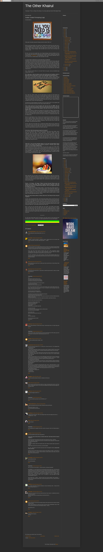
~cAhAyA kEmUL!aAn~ (32, 403)
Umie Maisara (30, 413)
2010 (65, 199)
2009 (65, 70)
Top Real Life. (66, 78)
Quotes (65, 214)
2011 (65, 67)
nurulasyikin (30, 491)
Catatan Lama (56, 536)
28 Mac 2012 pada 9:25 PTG (37, 276)
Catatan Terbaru (28, 536)
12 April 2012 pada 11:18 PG (36, 512)
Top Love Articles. (66, 79)
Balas (29, 234)
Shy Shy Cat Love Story (67, 83)
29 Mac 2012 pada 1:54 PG (34, 382)
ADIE (29, 420)
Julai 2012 (66, 44)
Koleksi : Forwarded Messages (69, 90)
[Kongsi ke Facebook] (41, 225)
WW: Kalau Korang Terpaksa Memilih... (71, 61)
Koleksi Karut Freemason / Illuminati (69, 85)
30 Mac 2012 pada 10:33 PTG (37, 457)
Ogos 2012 (66, 43)
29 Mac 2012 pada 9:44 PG (40, 403)
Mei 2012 (66, 47)
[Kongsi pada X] (40, 225)
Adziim (29, 245)
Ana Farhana (30, 457)
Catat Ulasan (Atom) (32, 537)
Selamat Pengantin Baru (69, 62)
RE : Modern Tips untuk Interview (69, 218)
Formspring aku (34, 55)
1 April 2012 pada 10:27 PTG (37, 491)
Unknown (29, 338)
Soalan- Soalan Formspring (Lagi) (70, 51)
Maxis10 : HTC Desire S (67, 84)
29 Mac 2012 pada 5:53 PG (36, 391)
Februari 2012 (67, 64)
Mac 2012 (66, 50)
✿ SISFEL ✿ (30, 484)
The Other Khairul (39, 6)
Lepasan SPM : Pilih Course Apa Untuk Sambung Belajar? (66, 264)
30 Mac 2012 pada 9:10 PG (34, 420)
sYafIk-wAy (30, 391)
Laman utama (42, 536)
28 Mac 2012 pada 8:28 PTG (40, 231)
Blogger (56, 544)
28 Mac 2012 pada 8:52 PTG (35, 245)
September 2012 (67, 172)
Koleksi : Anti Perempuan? (68, 89)
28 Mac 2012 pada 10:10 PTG (37, 331)
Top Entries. (66, 77)
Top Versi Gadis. (66, 82)
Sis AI (29, 382)
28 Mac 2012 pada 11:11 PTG (36, 338)
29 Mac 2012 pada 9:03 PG (37, 397)
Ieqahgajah (30, 376)
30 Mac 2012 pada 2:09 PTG (36, 433)
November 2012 (67, 39)
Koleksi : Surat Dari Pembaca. (68, 88)
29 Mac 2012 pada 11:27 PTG (38, 413)
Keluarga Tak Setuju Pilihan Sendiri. (70, 55)
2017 (65, 32)
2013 (65, 35)
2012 (65, 36)
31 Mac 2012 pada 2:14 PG (37, 465)
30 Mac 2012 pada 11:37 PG (37, 426)
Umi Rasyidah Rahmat (32, 231)
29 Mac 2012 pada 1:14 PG (36, 376)
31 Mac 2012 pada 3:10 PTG (37, 484)
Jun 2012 (66, 46)
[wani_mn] (30, 261)
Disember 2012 (67, 37)
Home (65, 209)
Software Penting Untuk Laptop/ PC (69, 93)
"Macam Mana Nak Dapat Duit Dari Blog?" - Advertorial (70, 57)
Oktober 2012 (67, 40)
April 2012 (66, 179)
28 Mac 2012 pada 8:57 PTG (36, 261)
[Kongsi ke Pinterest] (43, 225)
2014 (65, 33)
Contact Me (65, 212)
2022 (65, 29)
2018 (65, 30)
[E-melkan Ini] (38, 225)
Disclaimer (65, 213)
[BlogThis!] (39, 225)
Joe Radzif (30, 512)
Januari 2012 (67, 65)
